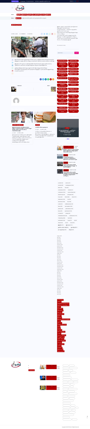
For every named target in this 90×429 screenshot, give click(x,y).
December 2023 (60, 282)
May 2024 (59, 275)
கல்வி (73, 84)
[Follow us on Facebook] (42, 34)
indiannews (61, 199)
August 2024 (59, 270)
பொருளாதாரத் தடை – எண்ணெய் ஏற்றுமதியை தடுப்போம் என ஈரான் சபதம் (67, 30)
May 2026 (59, 240)
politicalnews (69, 208)
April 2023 (59, 294)
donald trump (61, 194)
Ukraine (60, 222)
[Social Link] (78, 1)
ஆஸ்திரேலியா (62, 74)
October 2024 (59, 268)
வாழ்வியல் (73, 107)
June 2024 (59, 273)
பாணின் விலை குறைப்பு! (41, 127)
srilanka (67, 213)
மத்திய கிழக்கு (62, 100)
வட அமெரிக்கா (36, 14)
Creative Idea (31, 370)
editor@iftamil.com (16, 374)
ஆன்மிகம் (73, 71)
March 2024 (59, 278)
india (74, 197)
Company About (32, 365)
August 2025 (59, 253)
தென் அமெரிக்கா (62, 92)
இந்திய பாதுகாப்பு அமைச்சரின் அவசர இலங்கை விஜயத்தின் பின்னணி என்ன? (67, 27)
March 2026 (59, 243)
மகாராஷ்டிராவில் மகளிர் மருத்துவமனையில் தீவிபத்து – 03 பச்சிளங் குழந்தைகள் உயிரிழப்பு (66, 36)
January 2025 (59, 263)
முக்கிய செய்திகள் (73, 100)
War (72, 222)
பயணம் (73, 91)
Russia (60, 211)
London (60, 204)
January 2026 (59, 246)
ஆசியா (30, 14)
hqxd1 (37, 129)
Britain (60, 187)
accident (66, 365)
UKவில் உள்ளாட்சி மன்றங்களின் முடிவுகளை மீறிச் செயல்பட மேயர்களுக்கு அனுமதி (67, 39)
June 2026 (59, 238)
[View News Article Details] (19, 8)
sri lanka (60, 213)
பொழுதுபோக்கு (73, 96)
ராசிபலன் (62, 103)
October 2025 (59, 250)
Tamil (70, 218)
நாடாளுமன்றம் (62, 229)
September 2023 (60, 286)
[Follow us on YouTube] (19, 377)
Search (76, 52)
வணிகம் (62, 107)
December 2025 (60, 247)
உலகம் (43, 14)
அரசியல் (73, 60)
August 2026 (59, 235)
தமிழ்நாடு (73, 88)
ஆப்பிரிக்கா (73, 68)
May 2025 (59, 257)
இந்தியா (19, 14)
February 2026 (60, 244)
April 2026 (59, 241)
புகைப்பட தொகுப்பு (62, 96)
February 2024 (60, 279)
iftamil (67, 197)
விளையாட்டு (62, 111)
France (60, 197)
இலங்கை (24, 14)
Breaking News (62, 60)
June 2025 (59, 256)
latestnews (61, 201)
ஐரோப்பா (48, 14)
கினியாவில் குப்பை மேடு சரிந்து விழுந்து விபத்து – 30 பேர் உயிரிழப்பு (67, 33)
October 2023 (59, 285)
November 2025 (60, 249)
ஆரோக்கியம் (62, 71)
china (66, 187)
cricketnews (61, 192)
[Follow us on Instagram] (15, 377)
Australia (60, 185)
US (66, 222)
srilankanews (73, 215)
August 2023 (59, 288)
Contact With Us (32, 367)
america (72, 365)
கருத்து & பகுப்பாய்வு (62, 85)
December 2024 (60, 265)
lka (69, 201)
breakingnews (70, 185)
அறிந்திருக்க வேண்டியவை (62, 65)
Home (12, 14)
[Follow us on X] (44, 34)
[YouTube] (76, 1)
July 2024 (58, 272)
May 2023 (59, 292)
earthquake (70, 194)
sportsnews (68, 211)
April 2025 (59, 259)
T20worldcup (61, 218)
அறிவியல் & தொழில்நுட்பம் (73, 65)
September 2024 (60, 269)
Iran (69, 199)
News (60, 206)
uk (75, 220)
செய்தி (62, 88)
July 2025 (58, 254)
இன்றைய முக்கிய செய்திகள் (73, 78)
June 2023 (59, 291)
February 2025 (60, 262)
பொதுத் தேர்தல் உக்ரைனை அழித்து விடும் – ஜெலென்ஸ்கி (52, 382)
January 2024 (59, 281)
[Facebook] (74, 1)
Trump (69, 220)
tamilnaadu (61, 220)
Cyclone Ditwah (71, 192)
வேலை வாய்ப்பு (73, 111)
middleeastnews (69, 204)
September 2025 (60, 251)
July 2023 (58, 289)
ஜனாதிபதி (74, 227)
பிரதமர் (71, 229)
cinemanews (61, 190)
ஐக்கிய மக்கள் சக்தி (63, 227)
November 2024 (60, 266)
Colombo (70, 190)
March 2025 (59, 260)
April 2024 (59, 276)
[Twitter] (75, 1)
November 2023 (60, 284)
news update (68, 206)
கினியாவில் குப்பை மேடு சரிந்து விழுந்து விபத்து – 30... (36, 1)
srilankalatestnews (62, 215)
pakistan (60, 208)
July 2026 (58, 237)
